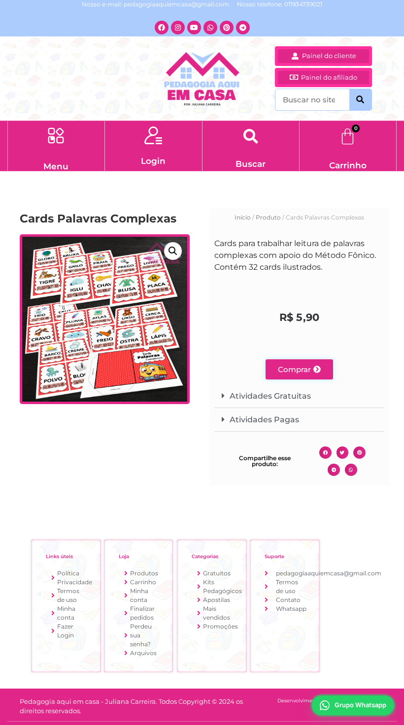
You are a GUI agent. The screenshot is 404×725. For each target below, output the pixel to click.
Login (153, 161)
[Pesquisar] (360, 99)
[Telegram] (243, 27)
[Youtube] (194, 27)
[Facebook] (161, 27)
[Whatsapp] (210, 27)
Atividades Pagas (264, 419)
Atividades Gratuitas (270, 396)
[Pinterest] (227, 27)
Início (243, 217)
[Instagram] (178, 27)
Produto (268, 217)
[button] (56, 137)
